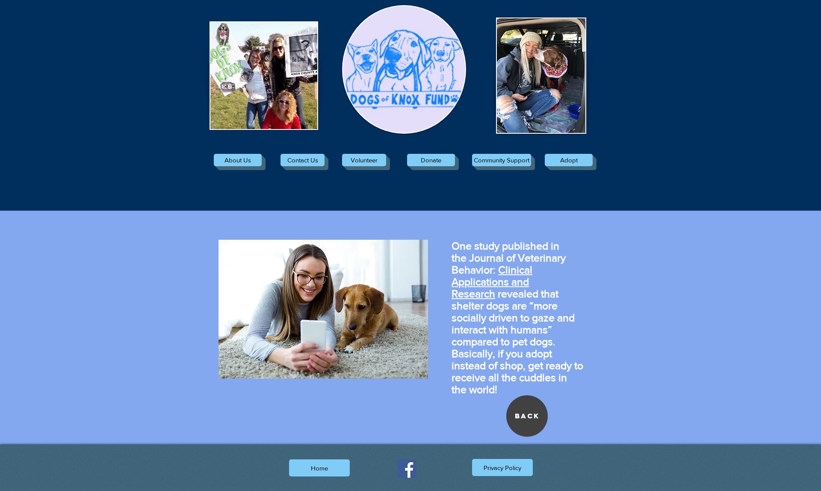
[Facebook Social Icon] (407, 468)
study (486, 246)
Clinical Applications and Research (492, 282)
